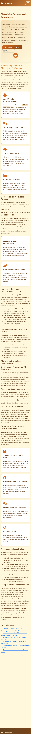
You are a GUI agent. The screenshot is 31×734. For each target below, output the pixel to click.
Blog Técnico (9, 51)
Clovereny (8, 3)
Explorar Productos (13, 47)
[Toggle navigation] (27, 3)
